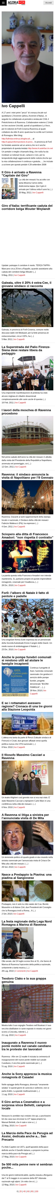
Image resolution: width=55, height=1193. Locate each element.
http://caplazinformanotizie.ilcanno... (18, 142)
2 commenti (20, 971)
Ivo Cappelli (38, 192)
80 (32, 1191)
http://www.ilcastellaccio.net (40, 148)
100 (36, 1191)
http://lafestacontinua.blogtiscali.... (17, 139)
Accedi (48, 3)
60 (28, 1191)
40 (24, 1191)
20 (20, 1191)
